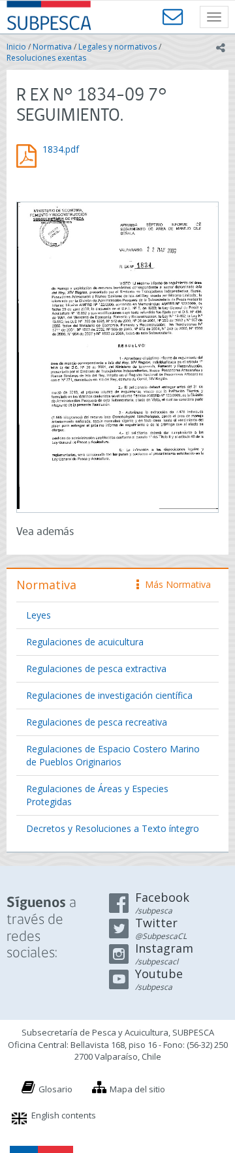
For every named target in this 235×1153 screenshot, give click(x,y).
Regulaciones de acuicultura (85, 642)
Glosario (55, 1089)
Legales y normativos (117, 46)
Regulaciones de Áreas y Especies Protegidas (97, 795)
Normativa (52, 46)
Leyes (38, 615)
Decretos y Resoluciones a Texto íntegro (112, 828)
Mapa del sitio (137, 1089)
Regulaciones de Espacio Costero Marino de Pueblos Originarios (113, 755)
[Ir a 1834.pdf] (117, 355)
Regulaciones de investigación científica (109, 695)
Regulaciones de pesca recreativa (96, 722)
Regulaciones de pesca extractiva (96, 668)
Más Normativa (174, 584)
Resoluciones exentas (46, 57)
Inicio (16, 46)
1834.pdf (60, 149)
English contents (63, 1115)
